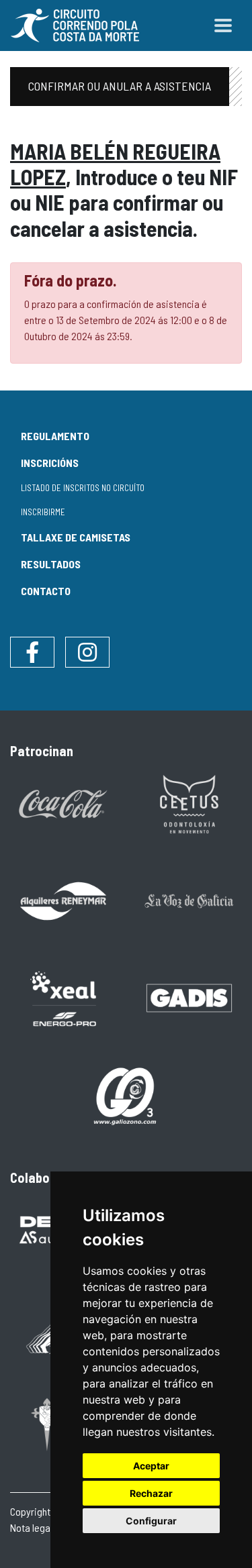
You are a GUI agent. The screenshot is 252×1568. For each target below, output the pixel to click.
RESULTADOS (51, 564)
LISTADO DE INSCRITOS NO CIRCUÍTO (82, 487)
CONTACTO (46, 590)
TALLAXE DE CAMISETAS (75, 537)
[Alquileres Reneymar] (63, 900)
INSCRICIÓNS (50, 462)
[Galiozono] (126, 1094)
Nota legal (31, 1527)
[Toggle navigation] (223, 25)
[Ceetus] (189, 802)
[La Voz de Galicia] (189, 900)
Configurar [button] (151, 1520)
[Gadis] (189, 996)
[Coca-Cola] (63, 802)
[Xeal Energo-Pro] (63, 997)
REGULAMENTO (55, 435)
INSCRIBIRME (43, 512)
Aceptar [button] (151, 1465)
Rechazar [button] (151, 1493)
